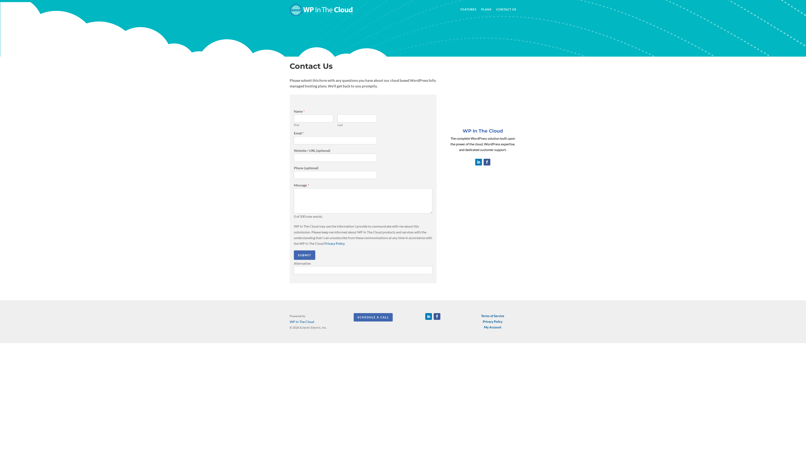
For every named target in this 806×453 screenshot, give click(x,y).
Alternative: (302, 263)
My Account (492, 327)
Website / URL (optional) (312, 150)
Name (299, 111)
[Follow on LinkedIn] (478, 162)
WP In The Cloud (302, 322)
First (296, 125)
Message (301, 185)
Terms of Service (492, 316)
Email (299, 133)
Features (468, 9)
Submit (304, 255)
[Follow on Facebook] (487, 162)
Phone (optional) (306, 168)
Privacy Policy (334, 243)
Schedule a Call (373, 317)
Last (340, 125)
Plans (486, 9)
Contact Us (506, 9)
